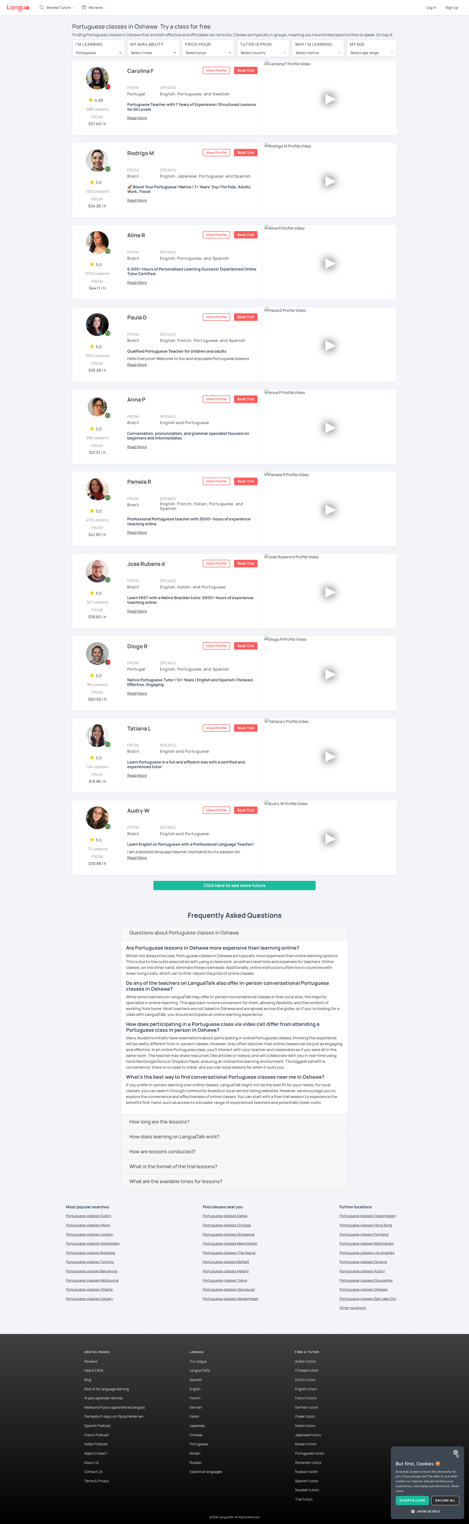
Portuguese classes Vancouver (229, 1289)
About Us (91, 1462)
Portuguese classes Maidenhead (230, 1298)
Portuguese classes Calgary (89, 1298)
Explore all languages (206, 1471)
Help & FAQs (93, 1370)
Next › (115, 894)
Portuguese (199, 1444)
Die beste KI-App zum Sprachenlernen (113, 1416)
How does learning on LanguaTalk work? (174, 1136)
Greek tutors (305, 1416)
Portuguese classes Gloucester (366, 1280)
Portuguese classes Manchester (230, 1243)
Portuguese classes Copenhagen (368, 1215)
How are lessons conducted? (162, 1151)
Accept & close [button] (412, 1500)
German (196, 1407)
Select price (196, 52)
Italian (194, 1416)
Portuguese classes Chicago (227, 1225)
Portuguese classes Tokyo (225, 1280)
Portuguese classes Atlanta (89, 1289)
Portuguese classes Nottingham (367, 1243)
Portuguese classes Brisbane (90, 1252)
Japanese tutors (308, 1435)
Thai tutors (303, 1499)
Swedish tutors (307, 1490)
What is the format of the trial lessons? (173, 1166)
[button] (137, 118)
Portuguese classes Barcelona (91, 1271)
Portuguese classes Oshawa (363, 1289)
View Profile (216, 70)
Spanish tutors (306, 1481)
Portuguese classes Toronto (90, 1261)
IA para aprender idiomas (103, 1398)
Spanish (196, 1379)
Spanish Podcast (97, 1425)
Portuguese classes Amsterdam (92, 1243)
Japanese (197, 1425)
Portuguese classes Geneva (363, 1261)
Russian (196, 1462)
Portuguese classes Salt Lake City (368, 1298)
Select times (141, 52)
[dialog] (427, 1482)
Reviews (90, 1361)
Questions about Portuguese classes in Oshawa (184, 932)
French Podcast (96, 1435)
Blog (87, 1379)
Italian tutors (305, 1425)
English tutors (306, 1389)
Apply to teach (95, 1453)
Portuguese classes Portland (364, 1234)
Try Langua (198, 1361)
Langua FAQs (200, 1370)
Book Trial (245, 70)
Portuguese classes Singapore (229, 1234)
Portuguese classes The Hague (229, 1252)
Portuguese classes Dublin (88, 1215)
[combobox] (99, 52)
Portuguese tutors (309, 1453)
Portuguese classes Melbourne (92, 1280)
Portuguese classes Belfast (226, 1261)
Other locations (353, 1307)
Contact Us (93, 1471)
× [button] (457, 1456)
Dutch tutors (305, 1379)
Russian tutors (306, 1471)
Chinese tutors (306, 1370)
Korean (195, 1453)
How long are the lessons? (159, 1121)
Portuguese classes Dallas (225, 1215)
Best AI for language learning (106, 1389)
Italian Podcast (96, 1444)
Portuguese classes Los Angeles (367, 1252)
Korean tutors (305, 1444)
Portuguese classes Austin (362, 1271)
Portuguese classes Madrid (226, 1271)
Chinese (196, 1435)
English (195, 1389)
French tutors (305, 1398)
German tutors (306, 1407)
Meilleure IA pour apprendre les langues (114, 1407)
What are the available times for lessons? (176, 1181)
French (195, 1398)
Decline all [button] (445, 1500)
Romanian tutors (308, 1462)
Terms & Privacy (96, 1481)
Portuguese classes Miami (88, 1225)
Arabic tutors (305, 1361)
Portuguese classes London (89, 1234)
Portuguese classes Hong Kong (366, 1225)
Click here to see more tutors (235, 885)
